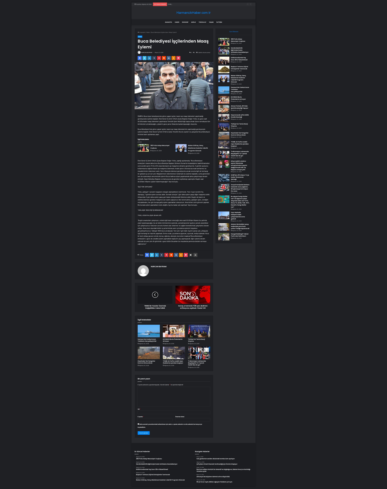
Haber (177, 22)
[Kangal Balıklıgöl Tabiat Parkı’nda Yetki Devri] (223, 236)
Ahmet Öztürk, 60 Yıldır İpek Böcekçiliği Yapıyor (239, 107)
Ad (139, 409)
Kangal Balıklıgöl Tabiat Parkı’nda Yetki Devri (240, 235)
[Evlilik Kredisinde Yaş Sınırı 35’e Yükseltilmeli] (223, 60)
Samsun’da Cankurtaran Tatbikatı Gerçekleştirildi (147, 340)
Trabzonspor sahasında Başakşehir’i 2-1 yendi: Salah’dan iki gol (197, 363)
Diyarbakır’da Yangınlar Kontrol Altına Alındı (146, 362)
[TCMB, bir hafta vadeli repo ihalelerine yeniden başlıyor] (174, 353)
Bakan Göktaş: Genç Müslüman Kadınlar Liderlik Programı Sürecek (198, 148)
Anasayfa (168, 22)
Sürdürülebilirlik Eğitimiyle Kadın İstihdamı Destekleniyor (240, 50)
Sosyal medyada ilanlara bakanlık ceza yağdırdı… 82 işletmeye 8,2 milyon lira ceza (240, 188)
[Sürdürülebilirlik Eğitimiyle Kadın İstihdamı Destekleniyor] (223, 51)
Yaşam (211, 22)
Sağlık (193, 22)
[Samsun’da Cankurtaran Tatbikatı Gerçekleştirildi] (149, 331)
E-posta (141, 416)
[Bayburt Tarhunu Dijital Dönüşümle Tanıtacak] (223, 69)
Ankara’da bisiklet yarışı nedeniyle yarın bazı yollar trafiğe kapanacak (240, 226)
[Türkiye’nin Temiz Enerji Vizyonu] (199, 331)
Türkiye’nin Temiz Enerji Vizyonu (196, 340)
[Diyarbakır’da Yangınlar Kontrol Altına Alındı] (149, 353)
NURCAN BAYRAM (146, 52)
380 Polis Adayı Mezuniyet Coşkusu (238, 40)
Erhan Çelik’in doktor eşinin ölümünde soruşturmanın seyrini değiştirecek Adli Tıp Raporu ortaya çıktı (239, 165)
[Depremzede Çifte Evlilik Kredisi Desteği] (223, 117)
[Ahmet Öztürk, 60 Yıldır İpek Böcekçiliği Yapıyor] (223, 109)
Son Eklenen (233, 32)
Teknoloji (202, 22)
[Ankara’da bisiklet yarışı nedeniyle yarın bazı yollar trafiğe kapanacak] (223, 227)
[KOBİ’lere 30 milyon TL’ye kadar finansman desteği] (223, 178)
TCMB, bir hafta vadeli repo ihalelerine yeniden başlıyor (173, 362)
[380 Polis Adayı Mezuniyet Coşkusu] (143, 148)
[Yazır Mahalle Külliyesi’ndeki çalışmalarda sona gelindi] (223, 215)
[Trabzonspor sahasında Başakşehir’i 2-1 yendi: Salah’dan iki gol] (199, 353)
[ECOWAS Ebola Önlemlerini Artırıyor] (174, 331)
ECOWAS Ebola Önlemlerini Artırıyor (172, 340)
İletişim (219, 22)
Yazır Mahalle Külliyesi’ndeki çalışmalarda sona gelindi (238, 215)
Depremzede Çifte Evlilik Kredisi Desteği (240, 116)
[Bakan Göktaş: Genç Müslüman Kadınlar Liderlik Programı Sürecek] (181, 148)
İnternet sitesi (179, 416)
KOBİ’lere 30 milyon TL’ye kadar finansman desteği (240, 177)
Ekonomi (185, 22)
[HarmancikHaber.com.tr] (193, 12)
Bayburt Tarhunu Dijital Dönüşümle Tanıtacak (239, 68)
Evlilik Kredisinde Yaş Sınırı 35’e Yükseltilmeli (182, 4)
